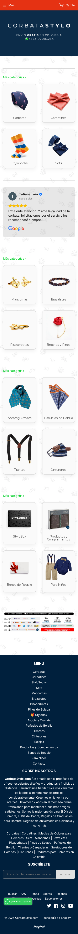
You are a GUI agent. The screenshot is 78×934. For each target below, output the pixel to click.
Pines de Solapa (39, 709)
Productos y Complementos (39, 747)
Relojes (39, 741)
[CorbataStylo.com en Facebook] (56, 906)
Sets (39, 687)
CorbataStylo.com (26, 917)
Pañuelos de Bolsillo (39, 725)
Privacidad (34, 898)
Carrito (70, 5)
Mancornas (39, 693)
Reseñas (61, 893)
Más (11, 5)
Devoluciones (54, 898)
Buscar (12, 893)
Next (72, 622)
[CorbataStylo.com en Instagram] (63, 906)
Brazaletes (39, 698)
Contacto (39, 763)
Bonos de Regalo (39, 752)
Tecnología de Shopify (56, 917)
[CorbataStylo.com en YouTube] (70, 906)
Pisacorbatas (39, 704)
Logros (47, 893)
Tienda (34, 893)
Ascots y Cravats (39, 720)
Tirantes (39, 731)
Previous (5, 622)
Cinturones (39, 736)
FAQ (23, 893)
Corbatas (39, 671)
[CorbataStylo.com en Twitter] (49, 906)
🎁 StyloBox (39, 715)
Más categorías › (14, 77)
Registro (65, 874)
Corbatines (39, 677)
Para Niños (39, 758)
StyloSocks (39, 682)
